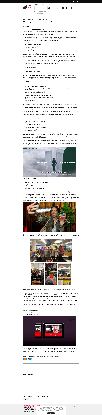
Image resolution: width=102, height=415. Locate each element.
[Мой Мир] (26, 359)
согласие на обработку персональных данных (41, 11)
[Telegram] (31, 359)
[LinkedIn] (30, 359)
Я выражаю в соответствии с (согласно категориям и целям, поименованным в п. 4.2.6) (41, 12)
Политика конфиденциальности (33, 409)
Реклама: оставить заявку (28, 408)
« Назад (24, 23)
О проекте (25, 409)
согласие (29, 396)
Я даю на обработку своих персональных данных (36, 396)
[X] (28, 359)
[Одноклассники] (25, 359)
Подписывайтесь (52, 356)
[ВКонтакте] (23, 359)
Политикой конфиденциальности (40, 12)
